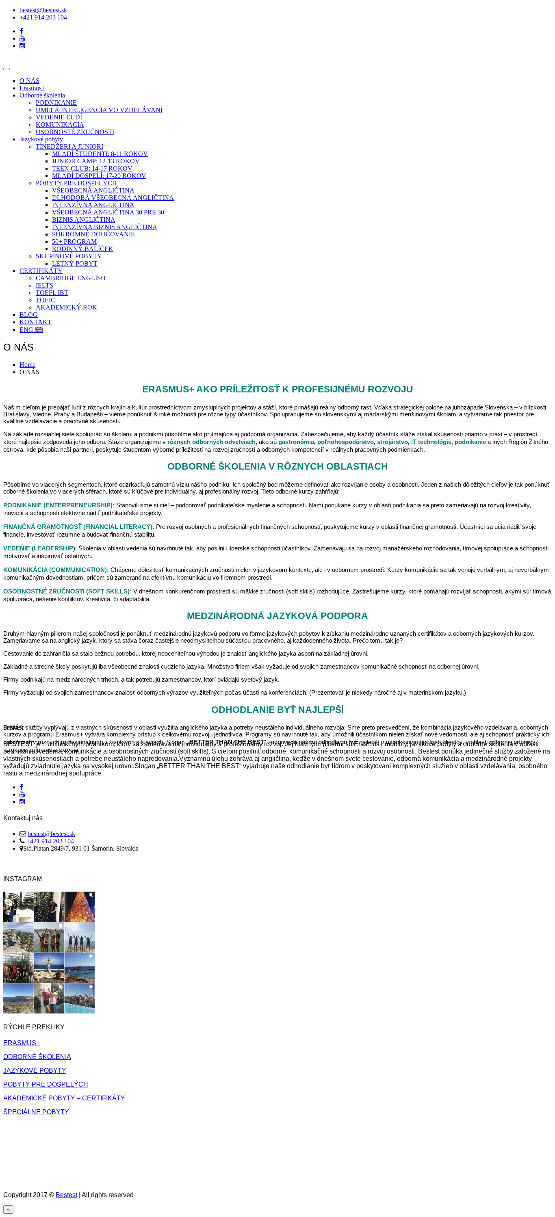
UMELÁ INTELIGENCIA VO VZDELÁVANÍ (99, 109)
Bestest (66, 1194)
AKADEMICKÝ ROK (66, 307)
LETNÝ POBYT (75, 263)
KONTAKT (36, 321)
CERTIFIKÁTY (41, 270)
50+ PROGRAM (74, 241)
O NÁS (29, 80)
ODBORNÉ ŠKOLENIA (37, 1056)
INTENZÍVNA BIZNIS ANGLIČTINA (104, 226)
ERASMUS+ (21, 1042)
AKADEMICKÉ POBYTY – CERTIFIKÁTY (64, 1098)
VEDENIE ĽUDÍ (59, 117)
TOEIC (45, 300)
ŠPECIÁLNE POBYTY (36, 1112)
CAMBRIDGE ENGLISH (71, 278)
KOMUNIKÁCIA (60, 124)
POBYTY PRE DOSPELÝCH (76, 183)
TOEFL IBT (52, 292)
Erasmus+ (32, 87)
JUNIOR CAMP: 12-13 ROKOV (96, 161)
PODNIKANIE (56, 102)
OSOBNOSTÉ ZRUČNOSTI (75, 131)
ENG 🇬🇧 (31, 329)
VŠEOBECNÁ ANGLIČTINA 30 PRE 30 (108, 212)
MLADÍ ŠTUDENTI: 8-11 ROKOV (100, 153)
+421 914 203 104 (43, 17)
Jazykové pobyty (41, 139)
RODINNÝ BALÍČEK (82, 248)
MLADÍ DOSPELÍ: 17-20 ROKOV (99, 175)
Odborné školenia (42, 95)
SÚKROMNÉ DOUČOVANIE (93, 234)
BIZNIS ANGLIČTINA (83, 219)
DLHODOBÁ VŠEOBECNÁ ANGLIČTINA (113, 197)
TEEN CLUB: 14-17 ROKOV (92, 168)
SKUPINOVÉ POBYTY (69, 256)
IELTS (44, 285)
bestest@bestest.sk (43, 9)
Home (27, 364)
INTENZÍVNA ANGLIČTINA (93, 204)
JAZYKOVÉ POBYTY (34, 1070)
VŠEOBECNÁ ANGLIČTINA (93, 190)
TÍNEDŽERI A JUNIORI (69, 146)
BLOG (29, 314)
